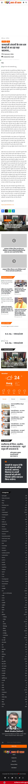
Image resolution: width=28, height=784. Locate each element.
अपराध (3, 598)
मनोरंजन (3, 676)
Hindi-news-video (6, 538)
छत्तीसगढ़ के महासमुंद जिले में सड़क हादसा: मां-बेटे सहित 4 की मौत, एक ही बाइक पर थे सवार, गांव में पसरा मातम (7, 309)
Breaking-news (5, 505)
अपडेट (3, 595)
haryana (4, 534)
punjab (3, 562)
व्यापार (3, 699)
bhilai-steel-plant (6, 498)
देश (2, 659)
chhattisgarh (5, 512)
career (3, 510)
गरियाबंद (5, 617)
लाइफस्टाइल (4, 692)
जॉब (3, 647)
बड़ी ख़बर (3, 671)
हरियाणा (3, 704)
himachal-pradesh (6, 536)
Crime (3, 519)
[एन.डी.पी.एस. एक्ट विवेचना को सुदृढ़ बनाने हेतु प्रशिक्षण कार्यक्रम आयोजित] (21, 283)
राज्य (3, 683)
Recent (13, 399)
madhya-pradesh (6, 553)
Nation (3, 557)
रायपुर (8, 41)
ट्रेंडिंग (3, 652)
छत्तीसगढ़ (7, 38)
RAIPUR (3, 565)
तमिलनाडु (3, 654)
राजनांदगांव (5, 635)
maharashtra (5, 555)
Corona (3, 517)
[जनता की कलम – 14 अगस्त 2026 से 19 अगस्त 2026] (6, 419)
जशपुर (4, 619)
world (3, 586)
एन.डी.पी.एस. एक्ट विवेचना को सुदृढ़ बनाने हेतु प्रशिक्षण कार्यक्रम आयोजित (20, 290)
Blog (3, 503)
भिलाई (4, 631)
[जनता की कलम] (13, 2)
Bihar (3, 500)
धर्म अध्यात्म (4, 666)
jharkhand (4, 541)
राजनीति (3, 680)
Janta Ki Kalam (22, 774)
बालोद (4, 624)
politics (3, 560)
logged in (8, 326)
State (3, 574)
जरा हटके (3, 640)
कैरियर (3, 607)
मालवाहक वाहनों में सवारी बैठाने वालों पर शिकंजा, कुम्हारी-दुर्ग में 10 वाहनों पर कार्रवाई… (13, 365)
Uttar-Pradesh (5, 581)
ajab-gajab (4, 496)
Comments (22, 399)
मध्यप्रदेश (3, 673)
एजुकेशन (3, 605)
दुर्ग (3, 621)
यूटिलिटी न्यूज (4, 678)
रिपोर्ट (3, 687)
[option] (14, 223)
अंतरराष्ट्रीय (3, 588)
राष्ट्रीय (3, 685)
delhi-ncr (4, 522)
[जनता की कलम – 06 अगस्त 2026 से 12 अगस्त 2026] (6, 413)
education (4, 529)
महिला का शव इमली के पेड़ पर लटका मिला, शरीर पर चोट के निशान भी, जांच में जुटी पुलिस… (7, 291)
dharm (3, 526)
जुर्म (2, 645)
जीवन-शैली (4, 642)
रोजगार (3, 690)
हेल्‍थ (3, 706)
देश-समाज (4, 664)
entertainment (5, 531)
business (4, 507)
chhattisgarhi (5, 515)
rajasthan (4, 567)
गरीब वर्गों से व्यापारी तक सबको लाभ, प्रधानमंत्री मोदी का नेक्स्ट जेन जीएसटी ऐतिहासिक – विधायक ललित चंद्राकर (21, 312)
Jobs (3, 543)
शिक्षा (3, 702)
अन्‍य (3, 591)
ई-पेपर (3, 600)
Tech (3, 576)
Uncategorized (5, 579)
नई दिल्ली (4, 668)
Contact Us (14, 758)
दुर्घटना (3, 656)
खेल (2, 612)
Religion (4, 569)
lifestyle (4, 548)
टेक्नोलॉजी (3, 649)
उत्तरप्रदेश (3, 603)
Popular (4, 399)
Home (3, 38)
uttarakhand (5, 584)
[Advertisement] (14, 21)
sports (3, 572)
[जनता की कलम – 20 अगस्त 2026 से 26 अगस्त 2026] (6, 426)
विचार (3, 695)
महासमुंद (4, 633)
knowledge (4, 546)
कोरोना (3, 610)
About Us (14, 761)
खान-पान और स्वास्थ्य (7, 593)
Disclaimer (14, 768)
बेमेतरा (4, 628)
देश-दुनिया (4, 661)
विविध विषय (4, 697)
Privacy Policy (14, 764)
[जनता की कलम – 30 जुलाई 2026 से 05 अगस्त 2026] (6, 432)
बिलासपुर (5, 626)
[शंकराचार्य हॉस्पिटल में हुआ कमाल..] (6, 406)
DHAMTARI (4, 524)
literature (4, 550)
